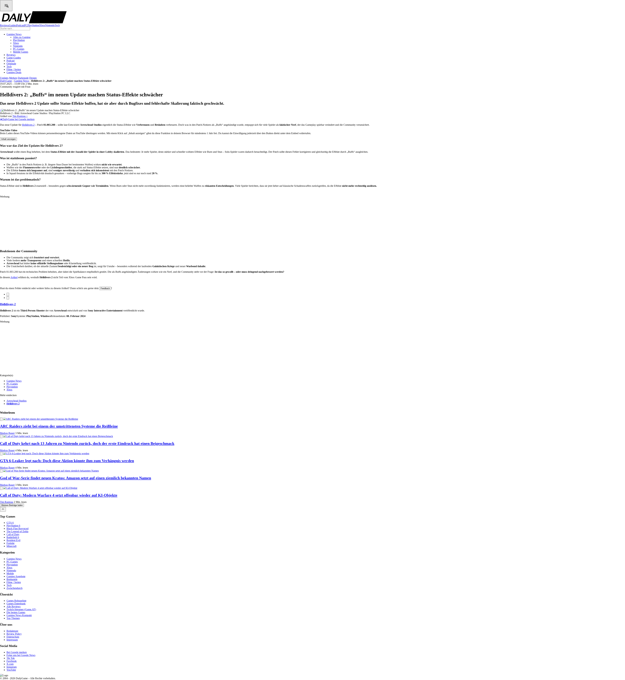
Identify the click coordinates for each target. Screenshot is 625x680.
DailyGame (6, 80)
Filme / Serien (14, 69)
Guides (12, 25)
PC (26, 25)
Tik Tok (11, 658)
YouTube (11, 670)
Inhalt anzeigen (8, 139)
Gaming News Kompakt (19, 615)
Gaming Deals (14, 72)
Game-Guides (14, 57)
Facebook (12, 661)
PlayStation (33, 25)
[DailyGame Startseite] (34, 22)
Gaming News (14, 34)
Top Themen (13, 618)
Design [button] (33, 78)
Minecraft (11, 546)
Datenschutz (13, 636)
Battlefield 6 (13, 537)
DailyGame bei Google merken (17, 119)
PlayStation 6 (13, 525)
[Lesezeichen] (8, 294)
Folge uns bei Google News (21, 655)
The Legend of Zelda (17, 531)
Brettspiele (12, 579)
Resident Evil (13, 540)
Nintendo (50, 25)
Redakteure (12, 631)
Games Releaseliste (16, 600)
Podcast (20, 25)
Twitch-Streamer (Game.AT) (21, 609)
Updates (4, 78)
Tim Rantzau (6, 502)
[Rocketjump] (3, 509)
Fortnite (10, 543)
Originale (11, 63)
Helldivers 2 (28, 124)
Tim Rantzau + (20, 116)
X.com (10, 664)
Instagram (12, 667)
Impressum (12, 639)
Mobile (10, 573)
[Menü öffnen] (6, 5)
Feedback (105, 288)
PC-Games (18, 49)
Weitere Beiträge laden (12, 505)
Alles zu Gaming (21, 37)
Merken (13, 78)
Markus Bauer (7, 433)
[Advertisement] (97, 223)
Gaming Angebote (16, 576)
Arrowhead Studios (17, 400)
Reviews (4, 25)
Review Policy (14, 633)
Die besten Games (16, 612)
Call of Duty (13, 534)
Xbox (42, 25)
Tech (57, 25)
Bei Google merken (17, 652)
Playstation (12, 386)
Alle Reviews (14, 606)
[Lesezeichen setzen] (1, 419)
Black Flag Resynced (17, 528)
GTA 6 (10, 522)
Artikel (14, 277)
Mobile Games (20, 51)
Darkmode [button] (23, 78)
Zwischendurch (14, 588)
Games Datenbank (16, 603)
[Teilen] (8, 298)
